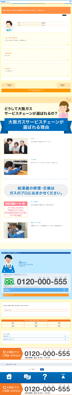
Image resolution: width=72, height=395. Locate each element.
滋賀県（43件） (59, 326)
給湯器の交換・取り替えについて (9, 339)
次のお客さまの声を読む (62, 85)
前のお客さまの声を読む (9, 85)
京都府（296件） (36, 323)
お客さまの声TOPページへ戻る (11, 364)
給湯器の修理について (7, 336)
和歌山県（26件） (36, 326)
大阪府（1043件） (13, 323)
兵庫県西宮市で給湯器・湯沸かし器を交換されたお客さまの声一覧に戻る (36, 90)
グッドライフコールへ (24, 274)
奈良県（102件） (12, 326)
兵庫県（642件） (59, 323)
